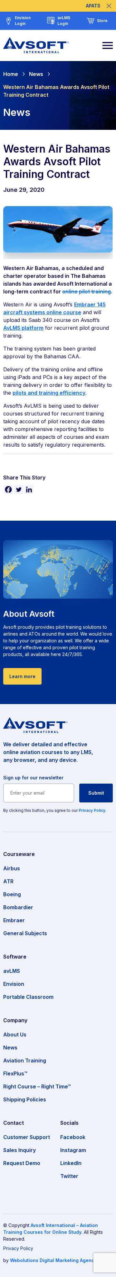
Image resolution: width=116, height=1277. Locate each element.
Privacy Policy (92, 810)
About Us (14, 1034)
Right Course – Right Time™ (37, 1086)
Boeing (12, 894)
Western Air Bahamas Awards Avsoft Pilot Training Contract (56, 91)
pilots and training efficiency (49, 393)
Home (10, 74)
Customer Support (26, 1137)
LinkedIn (71, 1163)
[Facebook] (8, 489)
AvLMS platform (23, 328)
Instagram (73, 1150)
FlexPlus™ (15, 1073)
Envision (13, 984)
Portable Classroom (28, 997)
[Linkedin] (29, 489)
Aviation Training (24, 1060)
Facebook (72, 1137)
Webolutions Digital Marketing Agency (53, 1260)
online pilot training (86, 291)
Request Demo (21, 1163)
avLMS (11, 971)
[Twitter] (18, 489)
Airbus (11, 868)
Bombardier (18, 907)
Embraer (14, 920)
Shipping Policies (24, 1099)
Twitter (69, 1176)
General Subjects (25, 933)
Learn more (22, 676)
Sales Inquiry (19, 1150)
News (36, 74)
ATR (8, 881)
